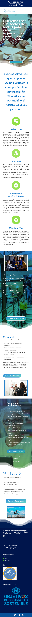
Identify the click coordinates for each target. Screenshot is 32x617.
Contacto (7, 560)
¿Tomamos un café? (16, 62)
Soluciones (7, 557)
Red (5, 558)
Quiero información (16, 318)
